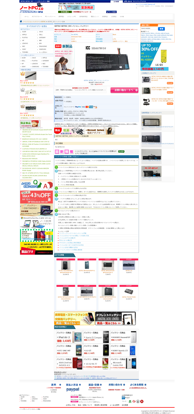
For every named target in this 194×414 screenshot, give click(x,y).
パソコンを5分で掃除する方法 (68, 247)
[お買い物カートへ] (111, 12)
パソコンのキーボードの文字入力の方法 (71, 245)
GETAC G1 (129, 270)
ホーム (27, 16)
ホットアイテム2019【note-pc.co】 (145, 4)
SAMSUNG (42, 49)
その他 (122, 16)
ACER (24, 32)
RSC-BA (150, 37)
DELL (41, 34)
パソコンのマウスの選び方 (67, 238)
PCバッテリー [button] (49, 16)
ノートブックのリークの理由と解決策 (70, 250)
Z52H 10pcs (149, 35)
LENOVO (25, 43)
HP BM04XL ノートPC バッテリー (31, 118)
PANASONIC (43, 46)
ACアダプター (25, 29)
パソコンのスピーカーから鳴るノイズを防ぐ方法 (74, 235)
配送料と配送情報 (101, 405)
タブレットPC (71, 16)
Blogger (127, 397)
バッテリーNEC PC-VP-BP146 (151, 160)
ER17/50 (168, 39)
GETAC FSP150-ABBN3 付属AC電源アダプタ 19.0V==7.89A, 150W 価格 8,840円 (162, 78)
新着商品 (105, 16)
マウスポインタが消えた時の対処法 (70, 243)
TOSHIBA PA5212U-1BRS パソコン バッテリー (35, 85)
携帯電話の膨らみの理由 (97, 376)
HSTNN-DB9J (156, 39)
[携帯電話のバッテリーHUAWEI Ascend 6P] (123, 337)
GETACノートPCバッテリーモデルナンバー (70, 376)
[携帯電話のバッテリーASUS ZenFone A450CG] (69, 363)
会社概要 (125, 405)
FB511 (152, 33)
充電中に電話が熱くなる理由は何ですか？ (104, 378)
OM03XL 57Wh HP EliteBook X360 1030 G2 (35, 141)
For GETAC (74, 34)
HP (23, 40)
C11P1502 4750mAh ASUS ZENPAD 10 (34, 149)
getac (96, 151)
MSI (40, 43)
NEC (23, 46)
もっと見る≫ (43, 52)
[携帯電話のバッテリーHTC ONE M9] (69, 350)
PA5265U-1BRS (146, 39)
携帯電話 (61, 16)
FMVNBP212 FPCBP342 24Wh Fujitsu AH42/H (36, 161)
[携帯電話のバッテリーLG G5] (96, 350)
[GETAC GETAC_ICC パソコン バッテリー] (106, 61)
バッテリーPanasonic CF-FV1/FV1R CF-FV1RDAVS (158, 143)
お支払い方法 (70, 405)
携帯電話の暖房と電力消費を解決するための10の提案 (73, 378)
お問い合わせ (128, 1)
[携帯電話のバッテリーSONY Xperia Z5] (96, 337)
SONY (24, 49)
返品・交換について (85, 405)
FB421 (143, 35)
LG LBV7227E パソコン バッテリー (31, 102)
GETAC (43, 21)
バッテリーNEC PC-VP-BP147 (151, 177)
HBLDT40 (150, 41)
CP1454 (157, 33)
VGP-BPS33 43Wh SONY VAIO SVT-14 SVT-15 (36, 151)
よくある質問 (114, 405)
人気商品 (113, 16)
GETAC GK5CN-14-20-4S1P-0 (86, 297)
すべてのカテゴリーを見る (37, 26)
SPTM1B (143, 41)
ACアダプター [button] (36, 16)
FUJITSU (25, 37)
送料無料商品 (83, 16)
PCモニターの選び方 (65, 240)
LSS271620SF (145, 33)
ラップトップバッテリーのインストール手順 (72, 233)
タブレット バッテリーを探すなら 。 (90, 402)
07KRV (163, 39)
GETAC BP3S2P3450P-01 (87, 270)
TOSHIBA (25, 52)
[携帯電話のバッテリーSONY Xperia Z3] (123, 350)
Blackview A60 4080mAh (29, 158)
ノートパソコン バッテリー (31, 21)
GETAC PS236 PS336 (129, 297)
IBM (40, 40)
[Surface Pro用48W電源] (100, 131)
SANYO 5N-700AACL (160, 37)
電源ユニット (95, 16)
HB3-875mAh (165, 33)
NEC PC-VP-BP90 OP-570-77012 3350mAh (35, 173)
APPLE (24, 34)
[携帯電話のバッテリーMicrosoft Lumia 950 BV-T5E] (123, 363)
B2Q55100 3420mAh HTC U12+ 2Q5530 (34, 139)
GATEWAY (42, 37)
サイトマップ (137, 1)
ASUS (41, 32)
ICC (56, 139)
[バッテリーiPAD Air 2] (69, 337)
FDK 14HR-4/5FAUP (160, 35)
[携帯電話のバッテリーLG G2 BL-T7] (96, 363)
